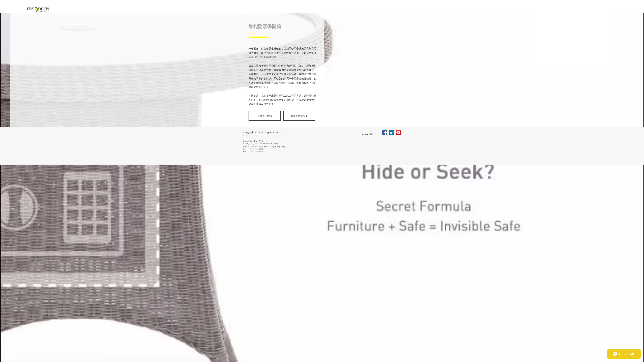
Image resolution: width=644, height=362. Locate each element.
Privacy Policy (367, 133)
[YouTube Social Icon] (398, 132)
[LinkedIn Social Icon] (391, 132)
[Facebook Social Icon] (384, 132)
